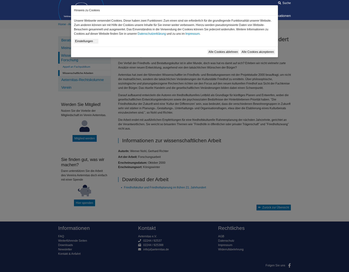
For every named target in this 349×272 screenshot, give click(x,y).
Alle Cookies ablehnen (223, 51)
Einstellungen (84, 41)
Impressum (192, 33)
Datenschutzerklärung (152, 33)
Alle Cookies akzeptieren (258, 51)
